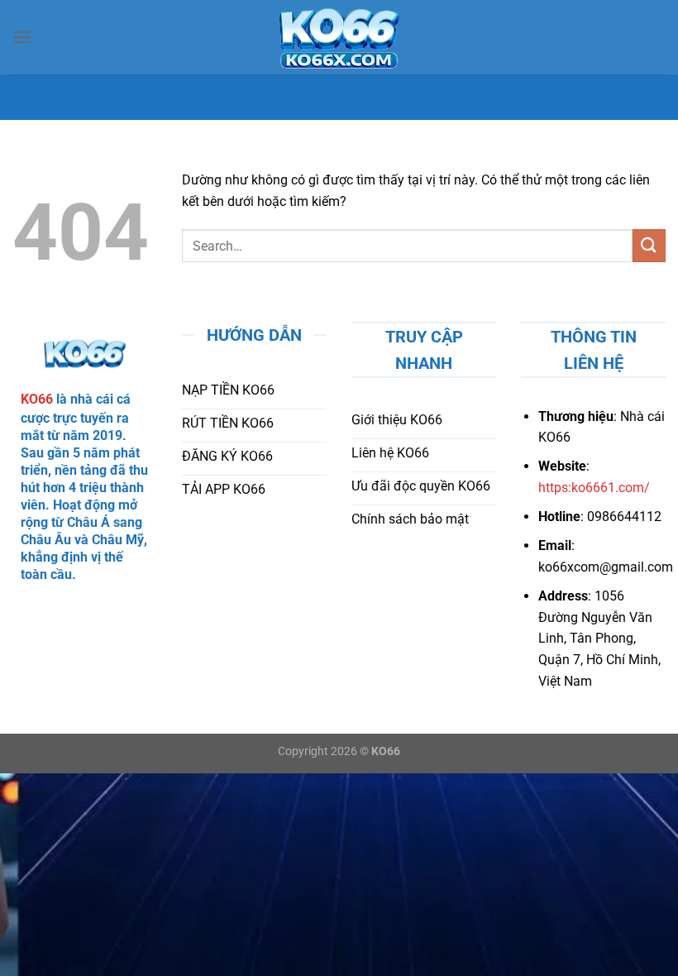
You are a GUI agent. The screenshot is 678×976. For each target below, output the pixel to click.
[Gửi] (649, 245)
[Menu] (22, 37)
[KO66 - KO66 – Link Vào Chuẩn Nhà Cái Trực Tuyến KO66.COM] (339, 37)
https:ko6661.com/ (594, 487)
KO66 (37, 399)
